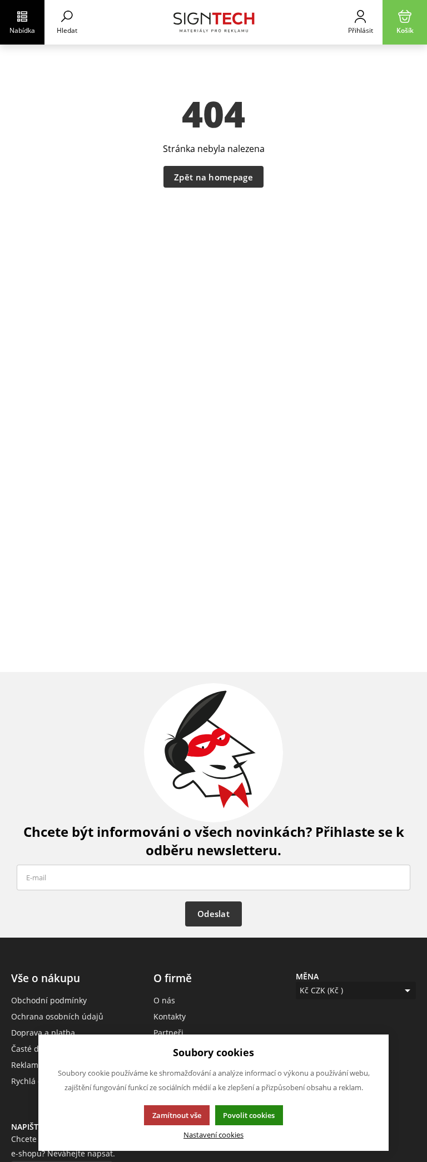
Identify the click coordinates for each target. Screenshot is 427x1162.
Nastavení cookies (213, 1135)
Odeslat (213, 913)
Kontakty (169, 1016)
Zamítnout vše (176, 1115)
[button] (22, 22)
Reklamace (31, 1065)
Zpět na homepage (213, 177)
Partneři (168, 1032)
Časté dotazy (34, 1048)
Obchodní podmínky (49, 1000)
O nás (164, 1000)
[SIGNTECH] (213, 22)
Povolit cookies (249, 1115)
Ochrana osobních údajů (57, 1016)
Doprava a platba (43, 1032)
